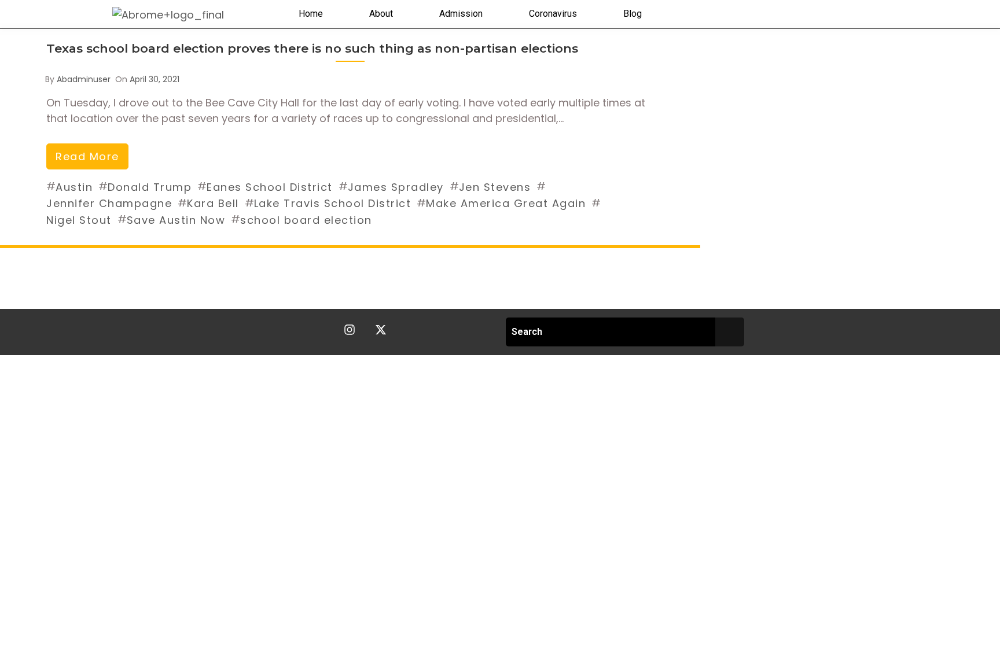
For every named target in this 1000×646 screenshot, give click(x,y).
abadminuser (84, 79)
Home (311, 13)
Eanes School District (270, 187)
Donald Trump (150, 187)
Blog (632, 13)
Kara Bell (213, 203)
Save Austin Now (176, 220)
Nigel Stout (79, 220)
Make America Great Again (506, 203)
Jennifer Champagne (109, 203)
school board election (306, 220)
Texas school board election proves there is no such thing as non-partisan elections (312, 48)
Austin (74, 187)
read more (87, 156)
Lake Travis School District (332, 203)
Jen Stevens (495, 187)
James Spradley (396, 187)
